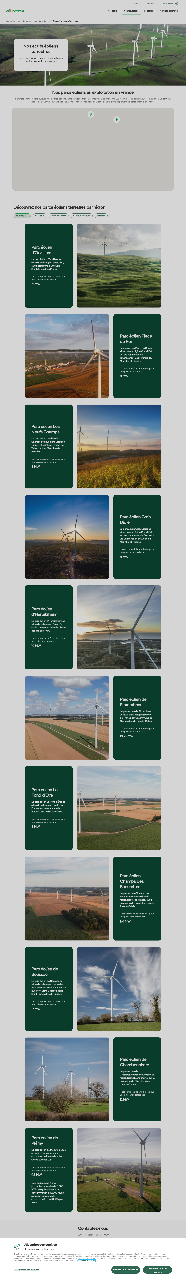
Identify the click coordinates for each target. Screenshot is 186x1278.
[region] (93, 1258)
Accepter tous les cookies (157, 1271)
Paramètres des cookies (26, 1270)
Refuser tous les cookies (125, 1270)
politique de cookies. (86, 1260)
